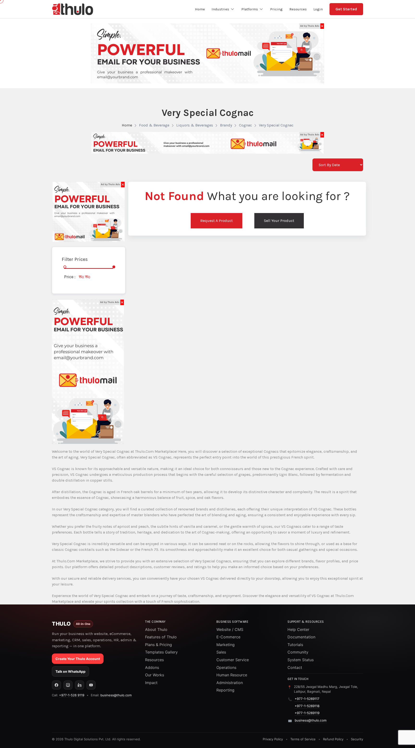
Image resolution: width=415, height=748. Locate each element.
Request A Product (216, 220)
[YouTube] (91, 685)
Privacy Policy (273, 739)
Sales (221, 652)
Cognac (245, 125)
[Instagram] (68, 685)
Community (297, 652)
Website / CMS (229, 629)
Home (127, 125)
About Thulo (156, 629)
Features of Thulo (161, 637)
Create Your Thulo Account (77, 659)
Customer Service (232, 659)
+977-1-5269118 (307, 706)
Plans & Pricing (158, 644)
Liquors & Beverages (194, 125)
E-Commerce (228, 637)
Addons (152, 667)
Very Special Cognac (276, 125)
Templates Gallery (161, 652)
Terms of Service (303, 739)
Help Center (298, 629)
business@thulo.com (116, 695)
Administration (229, 682)
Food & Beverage (154, 125)
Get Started (346, 9)
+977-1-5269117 (307, 699)
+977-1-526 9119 (71, 695)
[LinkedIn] (79, 685)
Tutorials (295, 644)
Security (357, 739)
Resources (154, 659)
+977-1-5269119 (307, 713)
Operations (226, 667)
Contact (294, 667)
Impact (151, 682)
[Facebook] (56, 685)
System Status (300, 659)
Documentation (301, 637)
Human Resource (231, 675)
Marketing (225, 644)
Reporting (225, 690)
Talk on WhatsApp (70, 671)
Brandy (226, 125)
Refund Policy (333, 739)
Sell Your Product (279, 220)
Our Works (154, 675)
